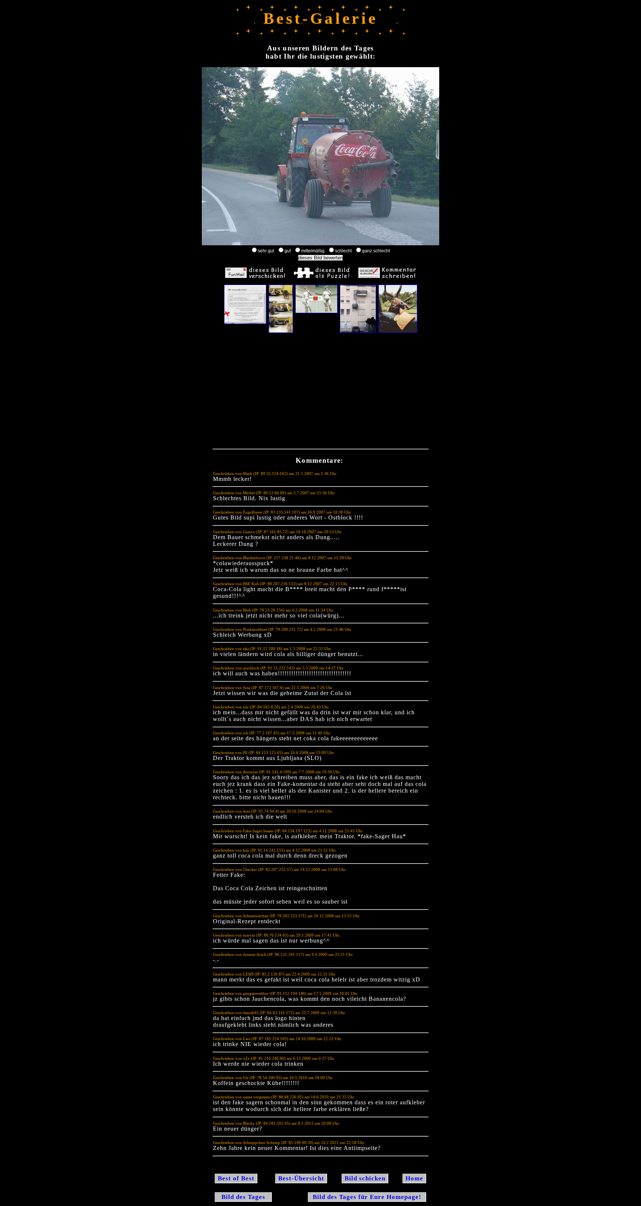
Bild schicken (365, 1178)
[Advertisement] (320, 392)
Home (414, 1178)
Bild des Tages (243, 1196)
